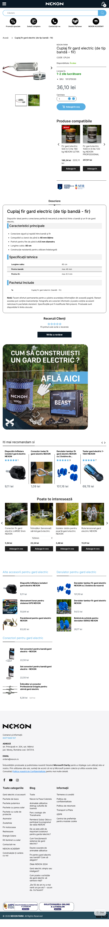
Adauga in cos (71, 169)
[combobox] (54, 13)
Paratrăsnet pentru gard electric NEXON (35, 619)
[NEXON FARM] (54, 3)
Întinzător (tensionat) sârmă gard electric (41, 529)
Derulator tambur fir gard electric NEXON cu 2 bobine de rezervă (66, 454)
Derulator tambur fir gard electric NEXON (90, 601)
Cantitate (61, 95)
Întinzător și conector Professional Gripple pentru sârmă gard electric (33, 686)
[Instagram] (17, 780)
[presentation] (59, 144)
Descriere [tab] (55, 200)
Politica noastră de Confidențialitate (29, 771)
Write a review (54, 334)
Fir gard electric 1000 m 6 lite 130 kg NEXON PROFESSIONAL (91, 150)
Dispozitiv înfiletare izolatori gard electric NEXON (15, 454)
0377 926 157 (9, 738)
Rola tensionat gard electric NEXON (91, 529)
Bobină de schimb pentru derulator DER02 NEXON (86, 619)
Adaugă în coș (73, 107)
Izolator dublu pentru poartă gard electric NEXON (66, 531)
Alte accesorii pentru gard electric (25, 572)
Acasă (5, 38)
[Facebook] (4, 780)
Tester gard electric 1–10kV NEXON (93, 452)
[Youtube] (10, 780)
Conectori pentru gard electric (23, 638)
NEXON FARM (62, 45)
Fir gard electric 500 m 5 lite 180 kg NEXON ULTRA (70, 149)
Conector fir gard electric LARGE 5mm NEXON (15, 531)
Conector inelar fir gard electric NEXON (41, 452)
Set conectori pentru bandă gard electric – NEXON (36, 650)
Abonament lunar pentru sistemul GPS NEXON (32, 601)
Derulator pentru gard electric (76, 572)
